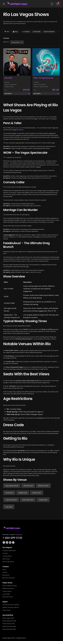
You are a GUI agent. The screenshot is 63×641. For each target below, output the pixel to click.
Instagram (13, 542)
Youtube (10, 542)
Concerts (5, 553)
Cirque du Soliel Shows (9, 550)
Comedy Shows (6, 556)
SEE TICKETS (8, 93)
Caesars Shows (6, 591)
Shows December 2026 (9, 629)
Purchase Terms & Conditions (10, 604)
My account (5, 575)
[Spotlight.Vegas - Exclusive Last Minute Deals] (17, 4)
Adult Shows (6, 559)
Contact (4, 572)
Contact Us (19, 534)
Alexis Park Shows (7, 597)
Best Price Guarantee (8, 578)
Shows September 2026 (9, 621)
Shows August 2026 (8, 618)
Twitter (7, 542)
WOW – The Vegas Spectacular (43, 78)
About (4, 569)
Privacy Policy (6, 610)
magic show (18, 128)
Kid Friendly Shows (8, 561)
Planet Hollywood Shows (9, 585)
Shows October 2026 (8, 623)
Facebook (4, 542)
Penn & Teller (8, 78)
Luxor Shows (6, 594)
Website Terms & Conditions (10, 607)
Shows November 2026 (9, 626)
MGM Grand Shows (8, 588)
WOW (5, 157)
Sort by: (6, 42)
